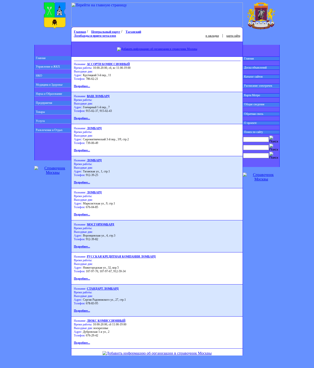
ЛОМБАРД (94, 128)
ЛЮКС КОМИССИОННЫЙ (106, 320)
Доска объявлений (255, 67)
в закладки (212, 35)
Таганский (133, 32)
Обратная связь (253, 114)
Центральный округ (105, 32)
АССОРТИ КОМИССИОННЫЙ (108, 64)
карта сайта (233, 35)
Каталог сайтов (253, 76)
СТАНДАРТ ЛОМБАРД (102, 288)
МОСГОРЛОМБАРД (100, 224)
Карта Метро (252, 95)
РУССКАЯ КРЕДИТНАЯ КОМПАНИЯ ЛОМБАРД (121, 256)
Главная (41, 58)
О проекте (250, 123)
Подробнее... (82, 86)
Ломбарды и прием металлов (95, 35)
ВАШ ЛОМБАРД (98, 96)
